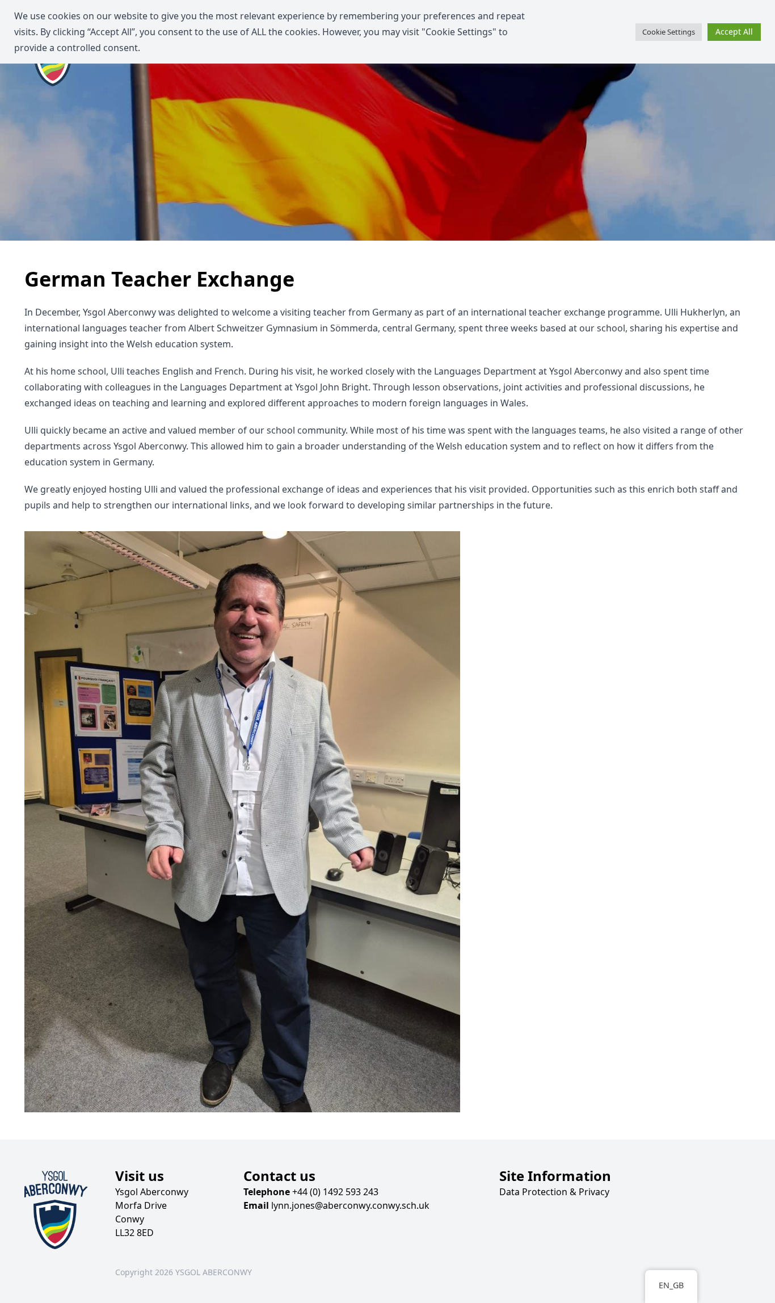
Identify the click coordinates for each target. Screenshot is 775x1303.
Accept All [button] (734, 31)
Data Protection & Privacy (554, 1192)
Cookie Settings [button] (668, 32)
